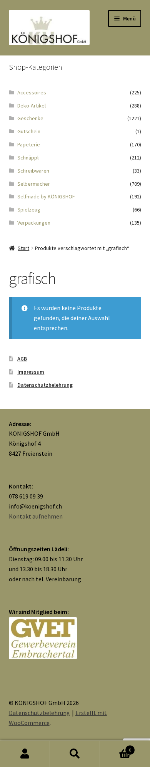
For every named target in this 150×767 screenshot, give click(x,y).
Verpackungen (33, 222)
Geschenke (30, 118)
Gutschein (28, 131)
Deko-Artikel (31, 105)
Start (23, 248)
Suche (75, 754)
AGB (22, 358)
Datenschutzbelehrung (45, 384)
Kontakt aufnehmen (36, 516)
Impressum (30, 371)
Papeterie (28, 144)
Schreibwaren (33, 170)
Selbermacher (33, 183)
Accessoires (31, 92)
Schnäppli (28, 157)
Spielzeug (28, 209)
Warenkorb (115, 747)
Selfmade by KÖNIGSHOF (46, 196)
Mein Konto (25, 754)
